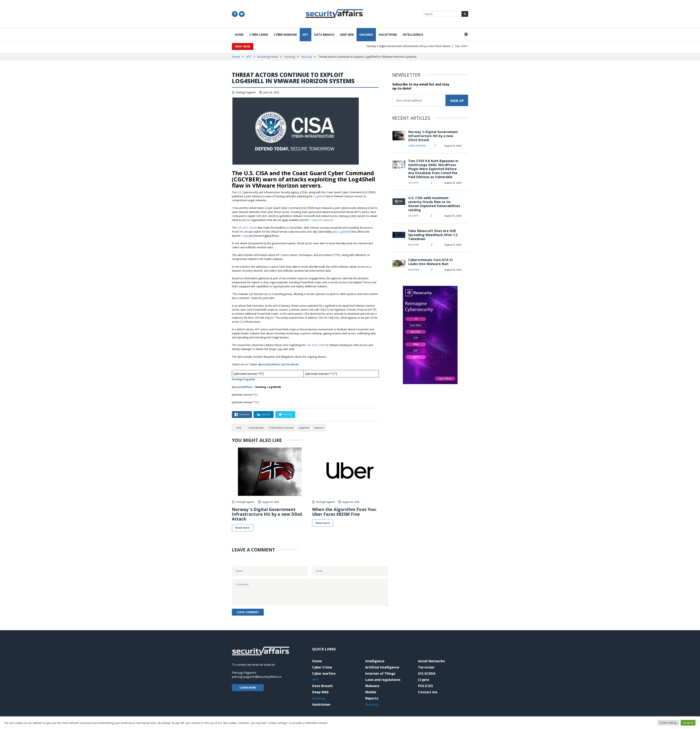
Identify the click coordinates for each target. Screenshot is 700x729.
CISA (238, 427)
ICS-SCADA (426, 673)
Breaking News (267, 57)
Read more (242, 527)
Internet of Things (380, 673)
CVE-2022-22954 (316, 345)
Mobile (370, 692)
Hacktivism (388, 35)
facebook (244, 414)
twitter (287, 414)
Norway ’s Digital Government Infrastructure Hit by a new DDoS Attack (394, 46)
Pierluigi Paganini (246, 92)
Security (306, 57)
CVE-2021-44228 (247, 227)
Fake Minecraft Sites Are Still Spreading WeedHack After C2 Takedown (432, 235)
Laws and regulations (382, 679)
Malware (413, 244)
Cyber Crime (258, 35)
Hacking (366, 35)
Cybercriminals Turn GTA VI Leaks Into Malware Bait (430, 262)
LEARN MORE (248, 687)
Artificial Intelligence (382, 667)
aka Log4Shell (341, 231)
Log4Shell (319, 196)
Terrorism (426, 667)
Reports (371, 698)
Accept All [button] (688, 722)
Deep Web (347, 35)
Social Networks (431, 661)
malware (319, 427)
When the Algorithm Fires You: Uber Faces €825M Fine (344, 511)
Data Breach (324, 35)
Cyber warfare (285, 35)
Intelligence (413, 35)
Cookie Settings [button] (668, 722)
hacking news (256, 427)
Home (239, 35)
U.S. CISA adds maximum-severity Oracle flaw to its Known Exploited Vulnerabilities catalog (434, 204)
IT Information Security (281, 427)
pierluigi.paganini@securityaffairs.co (256, 677)
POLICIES (425, 686)
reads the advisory (322, 220)
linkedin (265, 414)
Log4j (244, 235)
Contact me (427, 692)
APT (305, 35)
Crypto (423, 679)
